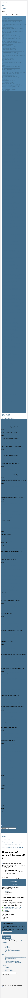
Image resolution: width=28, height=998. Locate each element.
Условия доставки (6, 130)
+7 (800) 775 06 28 (6, 935)
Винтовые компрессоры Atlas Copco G (11, 164)
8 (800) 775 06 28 (6, 414)
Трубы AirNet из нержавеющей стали (11, 216)
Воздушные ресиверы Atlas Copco (10, 207)
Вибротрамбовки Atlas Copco (9, 61)
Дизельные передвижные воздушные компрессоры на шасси (11, 39)
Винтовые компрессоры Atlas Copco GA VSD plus (14, 165)
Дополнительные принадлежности (10, 41)
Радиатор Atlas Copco (7, 371)
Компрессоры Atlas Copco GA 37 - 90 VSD (12, 152)
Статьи (4, 106)
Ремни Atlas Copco (6, 374)
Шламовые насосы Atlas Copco (9, 281)
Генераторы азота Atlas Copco (9, 35)
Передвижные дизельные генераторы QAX (12, 265)
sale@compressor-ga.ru (8, 418)
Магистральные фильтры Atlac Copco (11, 244)
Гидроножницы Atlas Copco (8, 83)
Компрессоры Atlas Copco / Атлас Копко (12, 20)
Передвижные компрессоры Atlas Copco (12, 37)
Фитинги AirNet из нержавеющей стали (12, 217)
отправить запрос (6, 875)
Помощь (4, 402)
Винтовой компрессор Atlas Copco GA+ (11, 159)
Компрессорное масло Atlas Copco (10, 86)
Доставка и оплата (7, 401)
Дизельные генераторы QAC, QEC (10, 267)
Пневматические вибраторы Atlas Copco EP (13, 326)
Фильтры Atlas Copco (7, 27)
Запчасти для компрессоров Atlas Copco (12, 85)
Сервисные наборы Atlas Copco (9, 87)
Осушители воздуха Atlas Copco (10, 227)
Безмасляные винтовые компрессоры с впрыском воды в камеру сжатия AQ (11, 190)
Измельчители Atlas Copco (8, 339)
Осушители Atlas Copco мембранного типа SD (13, 234)
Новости (4, 104)
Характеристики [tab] (8, 892)
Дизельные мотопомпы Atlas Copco (10, 52)
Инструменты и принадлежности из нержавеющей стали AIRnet (11, 212)
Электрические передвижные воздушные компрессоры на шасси (12, 43)
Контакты (4, 412)
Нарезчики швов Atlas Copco (9, 329)
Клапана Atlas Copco (7, 366)
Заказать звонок (6, 937)
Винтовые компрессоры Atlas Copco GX (11, 155)
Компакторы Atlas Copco (8, 82)
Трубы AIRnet (5, 34)
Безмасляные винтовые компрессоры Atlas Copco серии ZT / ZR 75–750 (12, 187)
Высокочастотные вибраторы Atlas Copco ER (13, 325)
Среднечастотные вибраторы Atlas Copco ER (13, 328)
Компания (4, 387)
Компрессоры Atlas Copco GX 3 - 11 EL (11, 158)
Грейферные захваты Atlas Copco (10, 337)
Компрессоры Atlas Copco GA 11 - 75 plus (12, 161)
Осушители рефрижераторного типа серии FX (13, 241)
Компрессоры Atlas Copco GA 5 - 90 (10, 147)
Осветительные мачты (7, 270)
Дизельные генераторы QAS (9, 48)
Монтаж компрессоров (7, 96)
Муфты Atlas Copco (7, 370)
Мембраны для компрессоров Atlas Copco (12, 368)
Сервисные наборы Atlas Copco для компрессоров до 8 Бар (10, 352)
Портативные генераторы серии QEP (11, 268)
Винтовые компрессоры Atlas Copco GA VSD (12, 151)
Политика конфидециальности (9, 110)
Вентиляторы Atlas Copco (8, 361)
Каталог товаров (6, 141)
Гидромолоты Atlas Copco (8, 80)
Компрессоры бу (6, 90)
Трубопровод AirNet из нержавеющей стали (13, 215)
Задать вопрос (7, 932)
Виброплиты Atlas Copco (8, 58)
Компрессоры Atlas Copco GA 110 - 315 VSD (12, 154)
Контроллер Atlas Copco (8, 367)
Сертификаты (5, 111)
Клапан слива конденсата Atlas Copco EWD (12, 248)
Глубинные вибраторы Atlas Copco (10, 73)
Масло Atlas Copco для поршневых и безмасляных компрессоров (11, 348)
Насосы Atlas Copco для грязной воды (11, 54)
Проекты (4, 397)
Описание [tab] (7, 891)
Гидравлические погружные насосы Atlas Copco (13, 302)
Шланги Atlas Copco (7, 376)
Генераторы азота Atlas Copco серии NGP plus (13, 226)
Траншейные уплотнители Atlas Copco (11, 289)
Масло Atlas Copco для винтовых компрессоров (13, 343)
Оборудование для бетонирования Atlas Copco (13, 72)
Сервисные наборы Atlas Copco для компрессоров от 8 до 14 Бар (10, 358)
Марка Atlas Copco (6, 134)
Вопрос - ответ (5, 133)
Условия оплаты (6, 128)
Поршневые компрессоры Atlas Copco (11, 22)
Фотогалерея (5, 400)
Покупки (4, 127)
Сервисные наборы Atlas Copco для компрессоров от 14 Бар (10, 355)
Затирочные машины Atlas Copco (10, 76)
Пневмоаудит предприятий (9, 99)
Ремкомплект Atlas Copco (8, 373)
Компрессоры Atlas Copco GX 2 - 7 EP (11, 157)
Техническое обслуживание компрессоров (12, 95)
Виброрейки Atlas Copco (8, 75)
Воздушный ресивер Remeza (9, 209)
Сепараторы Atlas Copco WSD (9, 250)
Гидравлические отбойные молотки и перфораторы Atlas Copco (11, 68)
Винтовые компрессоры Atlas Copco (11, 21)
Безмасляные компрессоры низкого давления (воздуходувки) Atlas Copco (13, 184)
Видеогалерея (5, 398)
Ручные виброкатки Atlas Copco (10, 288)
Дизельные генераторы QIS (9, 46)
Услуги (3, 378)
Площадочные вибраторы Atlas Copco (11, 323)
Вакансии (4, 107)
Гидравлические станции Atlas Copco (11, 66)
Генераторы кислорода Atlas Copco (10, 246)
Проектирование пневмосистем (10, 100)
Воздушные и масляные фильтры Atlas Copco (13, 28)
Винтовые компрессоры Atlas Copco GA (11, 145)
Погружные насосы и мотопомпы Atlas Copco (13, 51)
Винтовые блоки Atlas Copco (9, 89)
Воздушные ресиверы (7, 32)
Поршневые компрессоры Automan (10, 179)
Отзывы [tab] (7, 894)
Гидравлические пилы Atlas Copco (10, 70)
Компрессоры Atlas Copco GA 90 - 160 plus (12, 162)
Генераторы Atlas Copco (8, 45)
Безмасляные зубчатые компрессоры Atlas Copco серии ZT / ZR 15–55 (12, 195)
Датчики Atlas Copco (7, 363)
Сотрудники (5, 109)
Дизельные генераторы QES (9, 49)
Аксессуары (5, 247)
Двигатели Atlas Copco (7, 364)
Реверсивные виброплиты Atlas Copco (11, 62)
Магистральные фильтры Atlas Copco (11, 30)
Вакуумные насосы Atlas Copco (9, 243)
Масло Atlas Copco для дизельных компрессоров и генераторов (10, 345)
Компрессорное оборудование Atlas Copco (12, 31)
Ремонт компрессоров (7, 97)
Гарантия (4, 131)
